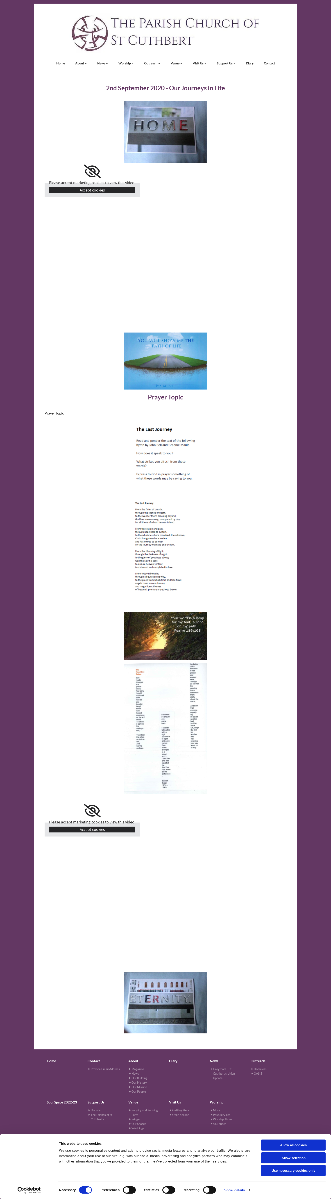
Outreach (151, 63)
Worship (124, 63)
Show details (234, 1190)
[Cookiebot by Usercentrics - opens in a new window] (29, 1190)
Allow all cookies (293, 1145)
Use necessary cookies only (293, 1170)
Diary (250, 63)
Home (60, 63)
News (101, 63)
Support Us (225, 63)
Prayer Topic (165, 397)
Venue (175, 63)
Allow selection (293, 1158)
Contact (269, 63)
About (80, 63)
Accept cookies (92, 190)
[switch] (129, 1190)
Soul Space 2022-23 (62, 1102)
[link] (81, 63)
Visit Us (198, 63)
